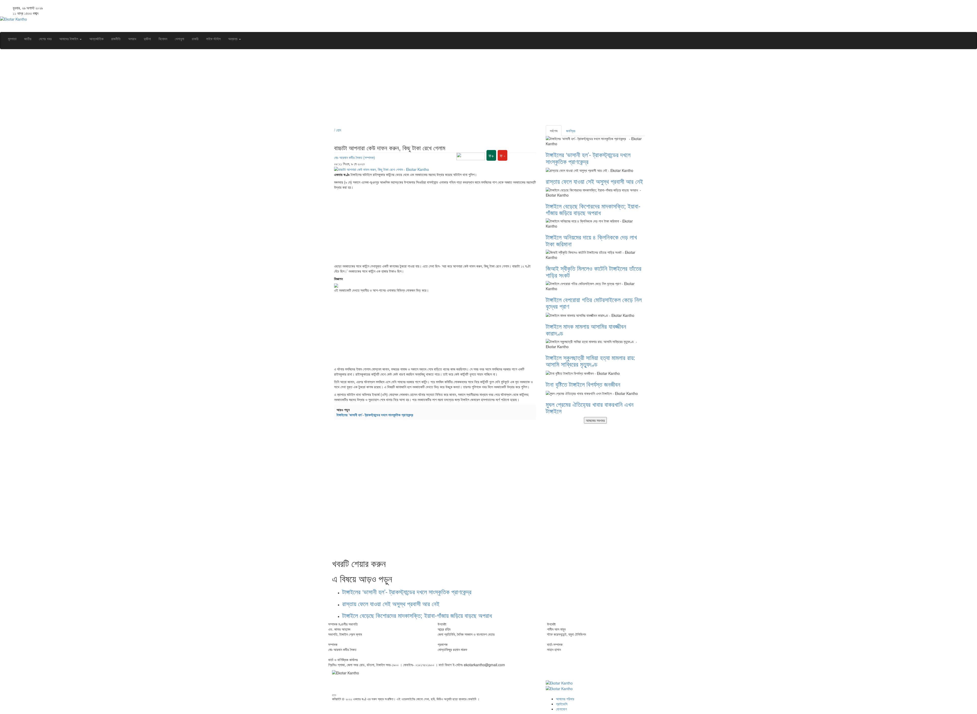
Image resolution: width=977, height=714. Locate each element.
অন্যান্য (233, 38)
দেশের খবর (45, 38)
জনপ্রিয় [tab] (570, 130)
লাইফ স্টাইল (213, 38)
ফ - (502, 155)
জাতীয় (27, 38)
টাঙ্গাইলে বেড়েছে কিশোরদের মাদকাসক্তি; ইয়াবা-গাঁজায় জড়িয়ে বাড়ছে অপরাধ (418, 615)
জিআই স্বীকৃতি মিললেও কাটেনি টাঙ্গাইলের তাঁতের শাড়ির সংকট (593, 271)
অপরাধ (132, 38)
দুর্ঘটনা (147, 38)
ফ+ (491, 155)
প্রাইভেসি (561, 703)
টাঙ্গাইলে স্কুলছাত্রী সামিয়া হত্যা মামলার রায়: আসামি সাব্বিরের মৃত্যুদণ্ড (590, 360)
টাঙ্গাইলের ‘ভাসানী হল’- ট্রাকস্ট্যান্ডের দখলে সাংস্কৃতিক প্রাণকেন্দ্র (376, 414)
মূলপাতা (12, 38)
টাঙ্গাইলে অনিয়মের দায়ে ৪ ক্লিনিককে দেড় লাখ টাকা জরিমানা (591, 240)
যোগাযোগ (561, 708)
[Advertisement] (484, 89)
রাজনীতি (116, 38)
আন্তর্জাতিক (96, 38)
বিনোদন (163, 38)
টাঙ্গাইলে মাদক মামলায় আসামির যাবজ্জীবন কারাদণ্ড (586, 329)
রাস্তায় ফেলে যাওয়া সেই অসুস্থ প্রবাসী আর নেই (390, 603)
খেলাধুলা (179, 38)
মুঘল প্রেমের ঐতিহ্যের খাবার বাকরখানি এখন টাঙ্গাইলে (590, 407)
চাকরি (195, 38)
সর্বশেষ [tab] (553, 130)
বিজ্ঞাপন (338, 278)
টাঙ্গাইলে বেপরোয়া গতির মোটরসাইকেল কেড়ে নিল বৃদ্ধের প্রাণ (594, 302)
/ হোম (337, 129)
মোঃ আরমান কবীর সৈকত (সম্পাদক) (354, 157)
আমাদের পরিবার (565, 698)
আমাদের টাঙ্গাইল (69, 38)
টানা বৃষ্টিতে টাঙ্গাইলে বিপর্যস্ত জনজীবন (583, 384)
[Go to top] (334, 695)
